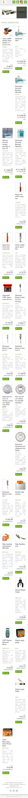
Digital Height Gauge (20, 591)
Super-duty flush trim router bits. (6, 247)
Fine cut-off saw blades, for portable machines (19, 399)
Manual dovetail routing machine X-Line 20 (6, 144)
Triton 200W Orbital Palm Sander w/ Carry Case (6, 41)
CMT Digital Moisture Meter (7, 642)
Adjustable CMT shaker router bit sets (7, 297)
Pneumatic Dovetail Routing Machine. (19, 143)
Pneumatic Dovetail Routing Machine (19, 89)
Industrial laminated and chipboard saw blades (20, 447)
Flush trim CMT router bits (19, 196)
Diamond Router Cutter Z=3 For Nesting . (20, 298)
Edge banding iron (20, 545)
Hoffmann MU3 (18, 39)
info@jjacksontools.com (16, 787)
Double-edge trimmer (19, 493)
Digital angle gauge (19, 641)
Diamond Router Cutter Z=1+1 (7, 348)
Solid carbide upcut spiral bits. (20, 247)
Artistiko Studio (15, 796)
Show (6, 71)
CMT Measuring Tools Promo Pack (6, 743)
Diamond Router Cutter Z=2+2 (20, 348)
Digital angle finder (19, 690)
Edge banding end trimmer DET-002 (7, 546)
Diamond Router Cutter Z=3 (7, 494)
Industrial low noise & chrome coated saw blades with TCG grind (7, 401)
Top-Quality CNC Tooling (21, 9)
